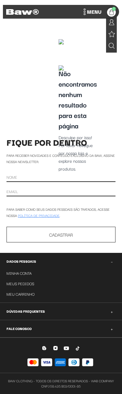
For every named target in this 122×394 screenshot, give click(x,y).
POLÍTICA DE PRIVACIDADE (39, 215)
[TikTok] (77, 348)
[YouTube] (66, 348)
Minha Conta (19, 273)
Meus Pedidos (20, 283)
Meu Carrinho (20, 294)
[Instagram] (55, 348)
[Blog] (44, 348)
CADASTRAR (61, 234)
